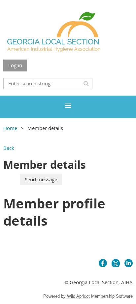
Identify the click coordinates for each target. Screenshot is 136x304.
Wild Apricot (78, 296)
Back (8, 148)
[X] (116, 263)
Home (10, 128)
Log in (15, 65)
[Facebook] (103, 263)
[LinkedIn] (128, 263)
